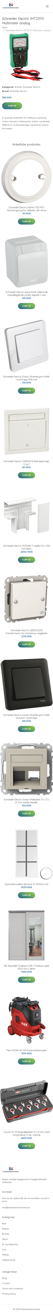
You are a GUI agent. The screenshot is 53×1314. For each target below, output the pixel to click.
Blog (4, 1278)
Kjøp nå (12, 105)
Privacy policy (9, 1293)
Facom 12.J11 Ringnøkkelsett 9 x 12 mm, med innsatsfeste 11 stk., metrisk (26, 1133)
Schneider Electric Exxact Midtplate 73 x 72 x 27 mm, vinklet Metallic (26, 801)
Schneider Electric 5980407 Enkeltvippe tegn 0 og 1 (26, 463)
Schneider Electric (31, 87)
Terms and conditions (12, 1288)
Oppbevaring (8, 1260)
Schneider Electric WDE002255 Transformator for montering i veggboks (26, 632)
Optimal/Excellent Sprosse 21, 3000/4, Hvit (26, 884)
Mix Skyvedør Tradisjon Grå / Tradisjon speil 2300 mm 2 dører (26, 967)
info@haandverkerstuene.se (16, 1207)
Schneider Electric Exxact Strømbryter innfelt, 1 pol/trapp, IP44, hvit (26, 378)
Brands (18, 87)
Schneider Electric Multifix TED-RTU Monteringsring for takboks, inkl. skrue (26, 209)
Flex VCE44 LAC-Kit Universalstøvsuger (26, 1050)
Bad (4, 1223)
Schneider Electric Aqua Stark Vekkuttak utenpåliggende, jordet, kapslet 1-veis (26, 293)
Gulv (4, 1249)
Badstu (5, 1228)
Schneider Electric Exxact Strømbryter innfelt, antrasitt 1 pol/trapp (26, 716)
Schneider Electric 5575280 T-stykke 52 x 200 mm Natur (26, 547)
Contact (6, 1283)
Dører (5, 1239)
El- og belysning (10, 1244)
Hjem (4, 27)
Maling (5, 1254)
